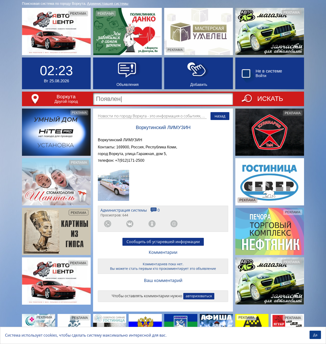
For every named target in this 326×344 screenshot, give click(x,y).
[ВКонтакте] (129, 223)
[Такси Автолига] (252, 325)
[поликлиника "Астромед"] (38, 325)
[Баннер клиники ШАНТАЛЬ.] (56, 182)
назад (220, 116)
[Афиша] (216, 325)
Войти (261, 76)
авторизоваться (199, 296)
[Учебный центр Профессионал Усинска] (74, 325)
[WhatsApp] (107, 223)
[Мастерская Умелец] (198, 31)
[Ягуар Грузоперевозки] (287, 325)
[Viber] (196, 223)
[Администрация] (181, 325)
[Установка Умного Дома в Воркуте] (56, 132)
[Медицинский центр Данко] (127, 31)
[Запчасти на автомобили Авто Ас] (269, 31)
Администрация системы (107, 3)
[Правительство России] (145, 325)
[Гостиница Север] (269, 182)
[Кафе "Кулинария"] (269, 132)
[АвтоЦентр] (56, 31)
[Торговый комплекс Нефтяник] (269, 231)
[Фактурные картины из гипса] (56, 231)
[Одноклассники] (152, 223)
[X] (218, 223)
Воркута (66, 96)
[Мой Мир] (174, 223)
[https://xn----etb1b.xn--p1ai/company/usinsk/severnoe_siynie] (109, 325)
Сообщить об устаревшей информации (163, 241)
